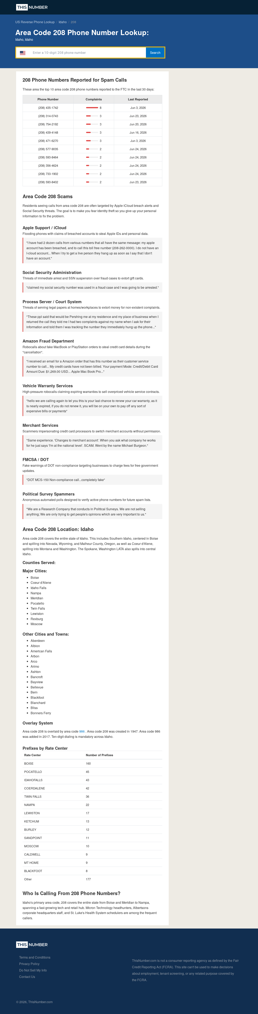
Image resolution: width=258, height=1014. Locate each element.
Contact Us (27, 976)
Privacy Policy (29, 963)
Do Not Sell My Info (33, 970)
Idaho (63, 22)
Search (155, 53)
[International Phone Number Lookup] (32, 7)
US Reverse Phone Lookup (35, 22)
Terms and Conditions (34, 957)
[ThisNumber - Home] (32, 946)
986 (82, 731)
